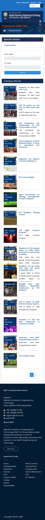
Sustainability (9, 485)
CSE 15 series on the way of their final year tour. (29, 107)
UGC (27, 474)
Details (36, 98)
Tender (7, 480)
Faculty (7, 472)
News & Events (31, 463)
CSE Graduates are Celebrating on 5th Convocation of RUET (29, 125)
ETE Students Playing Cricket (29, 214)
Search (22, 73)
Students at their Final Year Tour (29, 89)
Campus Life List (15, 30)
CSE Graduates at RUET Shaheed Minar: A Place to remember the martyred (29, 144)
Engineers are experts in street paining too (29, 160)
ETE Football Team (27, 356)
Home (18, 2)
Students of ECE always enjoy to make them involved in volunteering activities (29, 251)
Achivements (31, 466)
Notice (6, 483)
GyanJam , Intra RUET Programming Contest (29, 339)
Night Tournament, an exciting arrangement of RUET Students (29, 197)
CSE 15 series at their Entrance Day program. (29, 303)
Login (40, 2)
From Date (8, 54)
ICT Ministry (30, 477)
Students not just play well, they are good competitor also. (29, 268)
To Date (7, 63)
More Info (11, 449)
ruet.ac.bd (10, 418)
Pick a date (40, 58)
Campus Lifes (31, 469)
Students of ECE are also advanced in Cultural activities (29, 322)
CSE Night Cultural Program (29, 231)
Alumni (33, 2)
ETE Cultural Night (26, 177)
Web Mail (25, 2)
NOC (5, 474)
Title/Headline (10, 45)
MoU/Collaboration (33, 472)
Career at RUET (10, 477)
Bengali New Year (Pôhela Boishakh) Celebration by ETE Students (29, 287)
